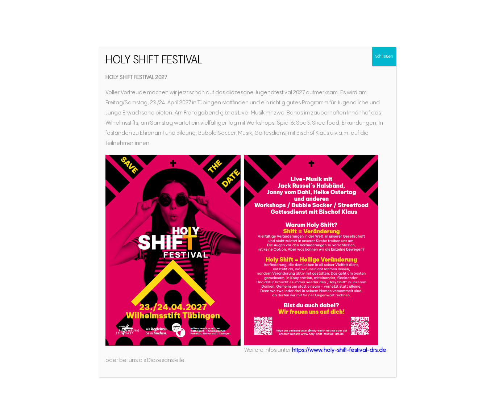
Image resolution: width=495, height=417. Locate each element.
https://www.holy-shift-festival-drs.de (339, 350)
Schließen (384, 56)
